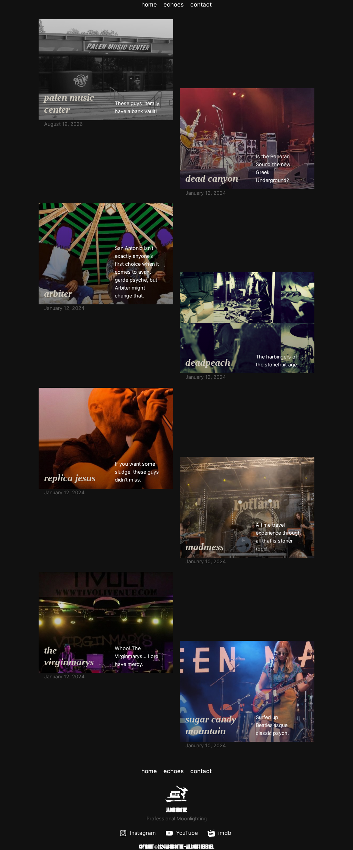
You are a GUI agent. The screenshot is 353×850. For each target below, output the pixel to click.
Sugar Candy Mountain (210, 725)
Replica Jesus (69, 477)
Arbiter (58, 293)
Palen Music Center (69, 103)
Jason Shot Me (176, 810)
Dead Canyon (211, 178)
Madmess (204, 546)
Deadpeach (207, 362)
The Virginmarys (69, 656)
